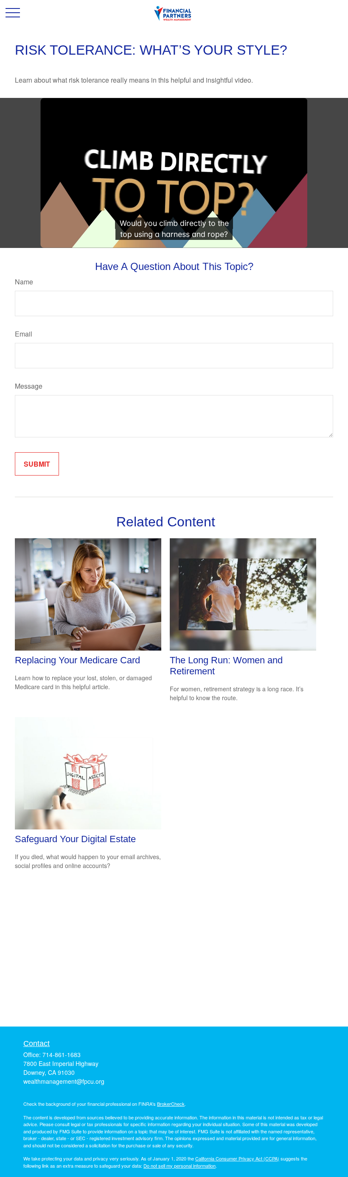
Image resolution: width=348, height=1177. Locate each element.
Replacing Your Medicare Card (77, 660)
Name (24, 282)
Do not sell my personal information (179, 1165)
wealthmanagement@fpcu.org (63, 1081)
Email (23, 334)
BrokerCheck (171, 1103)
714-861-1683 (61, 1054)
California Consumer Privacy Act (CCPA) (237, 1158)
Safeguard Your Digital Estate (75, 839)
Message (28, 386)
